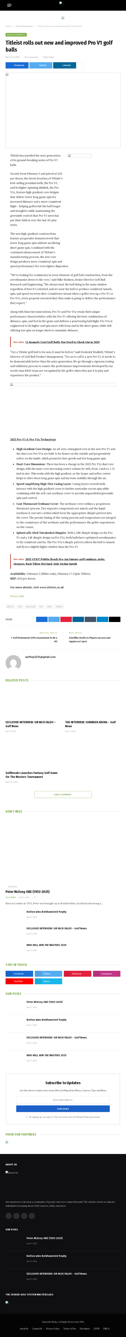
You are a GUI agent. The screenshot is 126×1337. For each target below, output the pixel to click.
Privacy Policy (82, 1117)
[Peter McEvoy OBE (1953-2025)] (63, 850)
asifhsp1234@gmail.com (40, 656)
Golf (20, 606)
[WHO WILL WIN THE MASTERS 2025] (15, 949)
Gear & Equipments (16, 35)
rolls (49, 606)
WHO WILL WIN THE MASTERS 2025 (46, 945)
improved (30, 606)
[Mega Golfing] (63, 5)
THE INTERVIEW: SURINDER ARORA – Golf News (90, 724)
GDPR (96, 1328)
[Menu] (9, 5)
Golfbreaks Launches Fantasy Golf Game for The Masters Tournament (32, 775)
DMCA (106, 1328)
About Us (24, 1328)
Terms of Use (69, 1328)
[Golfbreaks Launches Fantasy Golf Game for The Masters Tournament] (33, 752)
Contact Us (37, 1328)
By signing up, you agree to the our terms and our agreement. (64, 1117)
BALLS (10, 606)
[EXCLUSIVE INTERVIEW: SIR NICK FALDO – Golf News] (33, 702)
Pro (41, 606)
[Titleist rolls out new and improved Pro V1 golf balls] (63, 110)
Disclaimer (85, 1328)
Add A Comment (63, 794)
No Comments (31, 57)
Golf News (11, 897)
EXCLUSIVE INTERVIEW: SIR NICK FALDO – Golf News (31, 724)
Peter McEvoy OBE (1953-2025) (28, 892)
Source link (17, 596)
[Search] (117, 5)
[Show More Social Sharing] (80, 65)
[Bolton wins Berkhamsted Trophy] (15, 916)
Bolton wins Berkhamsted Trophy (46, 911)
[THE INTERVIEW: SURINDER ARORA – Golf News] (92, 702)
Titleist (59, 606)
